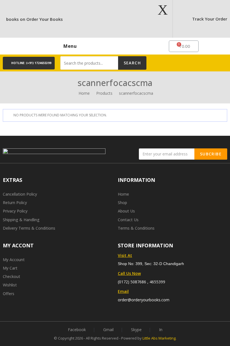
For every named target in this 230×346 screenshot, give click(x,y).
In (160, 329)
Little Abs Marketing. (159, 338)
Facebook (77, 329)
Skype (136, 329)
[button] (29, 63)
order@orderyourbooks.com (143, 299)
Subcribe (211, 154)
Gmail (108, 329)
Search (132, 62)
